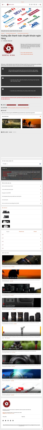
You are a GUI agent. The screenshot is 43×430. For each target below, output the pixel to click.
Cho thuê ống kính (7, 291)
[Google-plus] (34, 4)
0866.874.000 (7, 413)
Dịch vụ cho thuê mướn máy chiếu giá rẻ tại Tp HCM (15, 377)
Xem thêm (12, 266)
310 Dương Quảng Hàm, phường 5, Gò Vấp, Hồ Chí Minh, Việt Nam (18, 107)
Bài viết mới (4, 207)
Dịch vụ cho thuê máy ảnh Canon (10, 263)
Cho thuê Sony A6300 (8, 362)
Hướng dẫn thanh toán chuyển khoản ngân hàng (14, 391)
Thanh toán (23, 416)
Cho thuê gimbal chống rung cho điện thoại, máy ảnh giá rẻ (16, 334)
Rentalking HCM (37, 178)
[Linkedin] (29, 4)
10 (4, 389)
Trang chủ (2, 33)
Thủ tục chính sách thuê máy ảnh (23, 33)
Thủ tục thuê (4, 416)
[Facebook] (36, 4)
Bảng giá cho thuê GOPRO (9, 306)
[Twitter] (31, 4)
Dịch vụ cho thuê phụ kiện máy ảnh (11, 348)
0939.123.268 (12, 413)
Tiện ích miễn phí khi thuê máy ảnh (27, 54)
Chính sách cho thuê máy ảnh (11, 33)
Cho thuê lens (6, 320)
